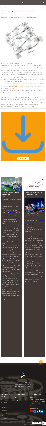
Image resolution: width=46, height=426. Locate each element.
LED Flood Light (4, 415)
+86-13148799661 (34, 405)
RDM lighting (29, 247)
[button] (23, 158)
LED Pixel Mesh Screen (5, 405)
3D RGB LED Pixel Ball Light (29, 17)
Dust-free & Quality (20, 394)
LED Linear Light (4, 410)
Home (2, 6)
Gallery (17, 400)
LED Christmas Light (4, 407)
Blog (4, 6)
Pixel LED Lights (4, 402)
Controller (2, 399)
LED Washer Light (4, 413)
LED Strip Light (3, 418)
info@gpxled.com (34, 408)
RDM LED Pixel (35, 317)
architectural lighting (31, 258)
